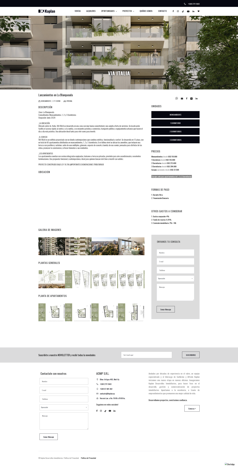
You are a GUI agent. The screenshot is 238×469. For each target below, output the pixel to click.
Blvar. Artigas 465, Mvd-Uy (109, 379)
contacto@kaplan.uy (107, 393)
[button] (175, 279)
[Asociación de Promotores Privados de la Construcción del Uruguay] (187, 460)
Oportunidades (108, 10)
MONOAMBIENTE (175, 114)
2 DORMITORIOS (175, 131)
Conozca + (192, 408)
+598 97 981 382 (106, 388)
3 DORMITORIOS (175, 139)
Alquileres (91, 10)
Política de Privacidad (88, 458)
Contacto (162, 10)
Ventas (78, 10)
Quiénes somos (146, 10)
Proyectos (127, 10)
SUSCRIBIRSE (191, 355)
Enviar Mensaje (165, 309)
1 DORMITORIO (175, 123)
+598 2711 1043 (105, 384)
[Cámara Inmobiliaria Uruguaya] (178, 460)
